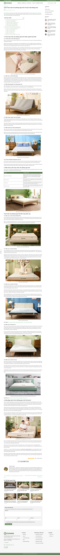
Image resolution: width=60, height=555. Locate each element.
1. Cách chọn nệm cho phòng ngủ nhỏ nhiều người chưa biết (14, 19)
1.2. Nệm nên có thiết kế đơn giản (10, 21)
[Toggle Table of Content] (23, 18)
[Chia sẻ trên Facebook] (18, 461)
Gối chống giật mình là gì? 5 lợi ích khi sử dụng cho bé (52, 20)
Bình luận (6, 510)
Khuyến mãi (47, 9)
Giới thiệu (24, 534)
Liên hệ (24, 536)
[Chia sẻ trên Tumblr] (26, 461)
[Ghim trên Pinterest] (23, 461)
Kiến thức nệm (6, 6)
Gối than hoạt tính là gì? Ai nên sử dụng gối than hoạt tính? (51, 31)
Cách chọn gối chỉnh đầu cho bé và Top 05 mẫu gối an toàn (52, 27)
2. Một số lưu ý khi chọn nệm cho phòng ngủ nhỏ (12, 26)
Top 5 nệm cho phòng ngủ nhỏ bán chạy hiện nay (12, 27)
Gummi (8, 449)
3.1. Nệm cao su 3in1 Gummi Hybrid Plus (11, 28)
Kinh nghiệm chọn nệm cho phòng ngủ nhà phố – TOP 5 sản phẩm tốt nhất (20, 322)
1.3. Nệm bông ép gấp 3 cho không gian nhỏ (12, 22)
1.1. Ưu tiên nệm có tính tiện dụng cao (11, 20)
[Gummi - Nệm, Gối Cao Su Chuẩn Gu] (8, 3)
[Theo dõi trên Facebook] (5, 547)
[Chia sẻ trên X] (20, 461)
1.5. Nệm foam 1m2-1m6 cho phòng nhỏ (11, 24)
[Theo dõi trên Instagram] (7, 547)
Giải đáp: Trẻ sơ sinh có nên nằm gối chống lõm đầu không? (51, 24)
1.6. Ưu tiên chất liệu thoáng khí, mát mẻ (11, 25)
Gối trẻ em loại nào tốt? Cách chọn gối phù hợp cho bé (51, 35)
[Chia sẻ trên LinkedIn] (24, 461)
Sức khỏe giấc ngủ (48, 14)
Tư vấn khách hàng (26, 537)
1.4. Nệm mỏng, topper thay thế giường (11, 23)
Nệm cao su (51, 534)
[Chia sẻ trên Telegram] (28, 461)
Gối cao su (51, 536)
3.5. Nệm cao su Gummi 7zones (10, 33)
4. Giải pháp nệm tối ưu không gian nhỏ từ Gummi (12, 34)
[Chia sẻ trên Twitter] (21, 461)
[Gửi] (55, 3)
